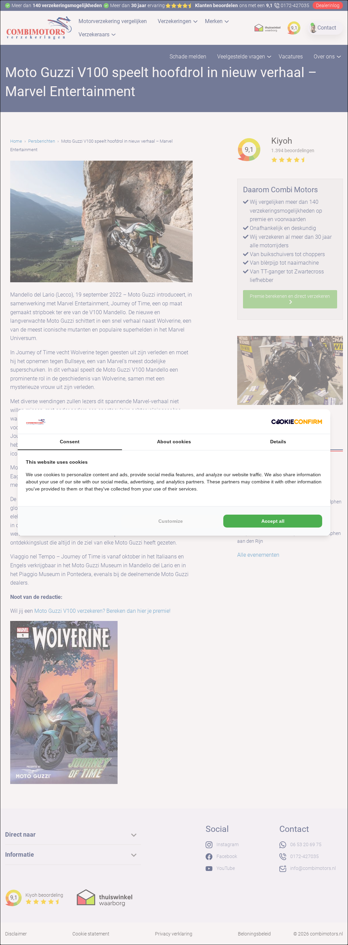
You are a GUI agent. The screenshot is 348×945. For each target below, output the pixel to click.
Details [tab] (278, 441)
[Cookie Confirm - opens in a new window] (296, 421)
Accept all (272, 521)
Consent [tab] (70, 441)
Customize (170, 521)
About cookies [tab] (174, 441)
